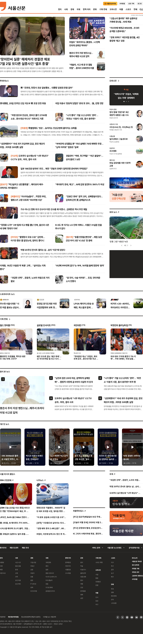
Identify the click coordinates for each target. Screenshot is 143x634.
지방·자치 (68, 566)
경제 (72, 9)
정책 (31, 587)
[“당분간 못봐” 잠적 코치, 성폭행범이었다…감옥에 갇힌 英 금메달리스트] (59, 198)
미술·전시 (83, 569)
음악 (81, 562)
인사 (97, 597)
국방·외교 (3, 573)
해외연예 (113, 596)
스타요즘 (113, 603)
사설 (97, 574)
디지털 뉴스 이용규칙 (49, 617)
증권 (31, 580)
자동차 (32, 573)
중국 (47, 566)
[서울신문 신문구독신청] (126, 196)
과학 (16, 577)
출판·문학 (83, 573)
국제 (78, 9)
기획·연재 (103, 9)
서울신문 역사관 (137, 561)
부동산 (32, 566)
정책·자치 (86, 9)
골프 (112, 569)
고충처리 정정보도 (137, 576)
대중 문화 (83, 577)
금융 (31, 569)
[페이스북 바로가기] (118, 617)
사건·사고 (18, 562)
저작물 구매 (135, 568)
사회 (66, 9)
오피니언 (113, 9)
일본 (47, 569)
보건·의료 (18, 580)
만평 (97, 585)
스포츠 (128, 9)
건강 (81, 587)
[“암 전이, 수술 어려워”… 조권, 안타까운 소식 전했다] (59, 279)
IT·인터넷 (33, 584)
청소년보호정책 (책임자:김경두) (30, 617)
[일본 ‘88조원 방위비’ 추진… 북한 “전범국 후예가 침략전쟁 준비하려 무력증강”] (9, 172)
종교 (81, 580)
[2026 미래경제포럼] (126, 183)
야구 (112, 562)
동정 (97, 601)
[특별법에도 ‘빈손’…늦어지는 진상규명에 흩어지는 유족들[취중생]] (9, 131)
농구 (112, 573)
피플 (121, 9)
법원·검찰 (18, 566)
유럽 (47, 584)
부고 (97, 604)
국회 (1, 566)
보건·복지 (18, 584)
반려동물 (83, 591)
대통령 (2, 562)
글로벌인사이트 (50, 591)
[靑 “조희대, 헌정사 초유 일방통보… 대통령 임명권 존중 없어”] (9, 91)
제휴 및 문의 (14, 547)
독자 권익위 (135, 565)
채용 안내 (25, 547)
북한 (1, 569)
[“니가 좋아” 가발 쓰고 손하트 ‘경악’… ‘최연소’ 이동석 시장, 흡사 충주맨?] (59, 117)
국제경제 (48, 562)
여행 (81, 584)
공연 (81, 598)
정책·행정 (68, 562)
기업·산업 (33, 562)
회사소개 (134, 558)
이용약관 (2, 617)
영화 (81, 595)
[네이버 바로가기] (136, 617)
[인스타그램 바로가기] (127, 617)
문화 (95, 9)
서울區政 (68, 569)
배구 (112, 577)
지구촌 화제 (49, 587)
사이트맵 (134, 579)
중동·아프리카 (50, 573)
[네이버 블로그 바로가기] (141, 617)
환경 (16, 569)
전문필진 (98, 582)
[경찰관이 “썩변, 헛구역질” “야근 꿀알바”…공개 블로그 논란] (59, 157)
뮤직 (112, 599)
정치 (60, 9)
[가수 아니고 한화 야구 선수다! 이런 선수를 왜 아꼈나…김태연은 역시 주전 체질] (9, 213)
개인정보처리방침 (13, 617)
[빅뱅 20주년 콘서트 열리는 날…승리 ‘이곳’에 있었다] (9, 253)
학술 (81, 566)
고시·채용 (68, 573)
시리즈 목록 (99, 562)
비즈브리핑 (33, 591)
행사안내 (3, 547)
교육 (16, 573)
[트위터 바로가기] (122, 617)
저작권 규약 (135, 572)
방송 (112, 589)
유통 (31, 577)
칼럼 (97, 578)
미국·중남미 (49, 580)
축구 (112, 566)
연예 (135, 9)
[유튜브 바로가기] (132, 617)
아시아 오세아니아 (51, 577)
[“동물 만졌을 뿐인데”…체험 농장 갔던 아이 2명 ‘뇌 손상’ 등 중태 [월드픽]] (59, 239)
